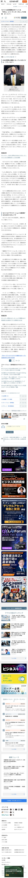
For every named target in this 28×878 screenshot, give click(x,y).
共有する (24, 17)
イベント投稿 (4, 841)
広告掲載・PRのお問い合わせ (13, 800)
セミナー (3, 4)
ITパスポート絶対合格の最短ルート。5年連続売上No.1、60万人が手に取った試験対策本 (14, 439)
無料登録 (24, 1)
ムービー (15, 4)
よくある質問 (4, 825)
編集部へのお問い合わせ (6, 849)
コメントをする (10, 432)
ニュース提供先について (19, 827)
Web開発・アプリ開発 (7, 399)
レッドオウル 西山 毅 (9, 57)
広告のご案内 (4, 839)
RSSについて (17, 825)
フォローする (24, 21)
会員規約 (3, 829)
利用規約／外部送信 (18, 822)
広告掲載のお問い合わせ (19, 852)
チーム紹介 (4, 837)
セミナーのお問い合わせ (6, 852)
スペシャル (9, 4)
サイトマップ (4, 827)
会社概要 (3, 860)
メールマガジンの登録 (6, 822)
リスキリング (21, 4)
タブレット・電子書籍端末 (8, 406)
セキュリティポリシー (6, 862)
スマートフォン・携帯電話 (8, 21)
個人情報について (5, 864)
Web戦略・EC (5, 396)
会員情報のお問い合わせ (19, 849)
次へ (17, 360)
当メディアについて (18, 829)
